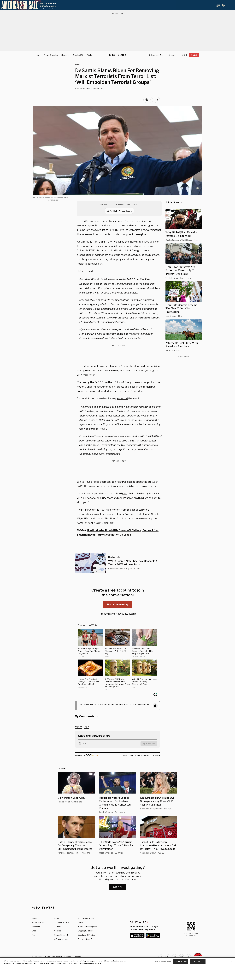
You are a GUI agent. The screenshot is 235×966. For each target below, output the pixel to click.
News (38, 55)
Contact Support (61, 935)
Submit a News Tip (85, 939)
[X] (167, 956)
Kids (33, 935)
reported (122, 398)
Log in (132, 613)
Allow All (197, 961)
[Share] (157, 100)
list (103, 229)
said (124, 493)
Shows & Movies (51, 55)
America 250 (78, 55)
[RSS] (188, 956)
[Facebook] (161, 956)
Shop (34, 931)
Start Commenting (117, 604)
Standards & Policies (86, 935)
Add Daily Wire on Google (121, 211)
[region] (117, 961)
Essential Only (181, 961)
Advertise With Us (61, 922)
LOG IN (184, 55)
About (56, 918)
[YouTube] (181, 956)
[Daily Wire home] (117, 55)
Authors (57, 927)
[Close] (231, 961)
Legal (80, 922)
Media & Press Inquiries (87, 927)
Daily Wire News (82, 88)
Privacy (78, 957)
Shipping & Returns (85, 931)
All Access (65, 55)
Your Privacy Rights (86, 918)
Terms (68, 957)
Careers (57, 931)
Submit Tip (118, 887)
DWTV (89, 55)
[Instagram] (174, 956)
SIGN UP (194, 55)
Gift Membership (61, 939)
